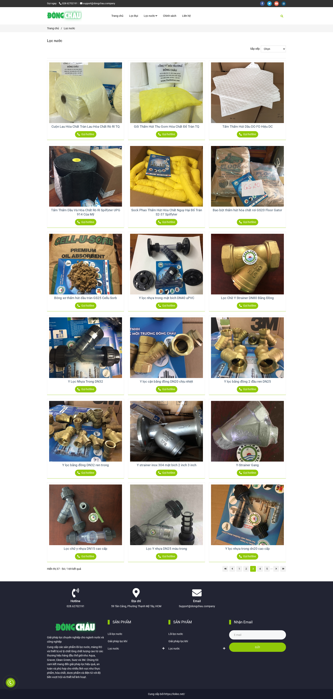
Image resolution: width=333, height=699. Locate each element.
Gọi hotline (87, 134)
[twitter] (270, 3)
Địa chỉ (136, 601)
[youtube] (277, 3)
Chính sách (169, 15)
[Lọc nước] (64, 16)
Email (197, 601)
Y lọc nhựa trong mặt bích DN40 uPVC (166, 298)
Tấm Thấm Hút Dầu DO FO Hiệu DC (247, 126)
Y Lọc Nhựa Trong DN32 (85, 381)
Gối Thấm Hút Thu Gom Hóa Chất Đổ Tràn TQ (166, 126)
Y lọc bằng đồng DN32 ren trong (85, 465)
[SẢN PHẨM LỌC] (85, 92)
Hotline (75, 601)
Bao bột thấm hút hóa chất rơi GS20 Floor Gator (247, 210)
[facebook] (263, 3)
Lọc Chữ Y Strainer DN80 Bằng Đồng (247, 298)
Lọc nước (150, 15)
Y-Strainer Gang (247, 465)
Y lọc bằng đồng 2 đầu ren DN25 (247, 381)
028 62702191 (69, 3)
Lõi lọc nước (115, 633)
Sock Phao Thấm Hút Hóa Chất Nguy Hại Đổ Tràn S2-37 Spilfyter (166, 212)
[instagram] (284, 3)
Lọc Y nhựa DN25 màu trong (166, 549)
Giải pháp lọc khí (117, 641)
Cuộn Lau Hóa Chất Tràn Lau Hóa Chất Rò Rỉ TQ (85, 126)
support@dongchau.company (99, 3)
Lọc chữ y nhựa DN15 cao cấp (85, 549)
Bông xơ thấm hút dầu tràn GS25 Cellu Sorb (85, 298)
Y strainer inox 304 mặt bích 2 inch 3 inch (166, 465)
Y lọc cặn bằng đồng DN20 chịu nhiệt (166, 381)
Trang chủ (117, 15)
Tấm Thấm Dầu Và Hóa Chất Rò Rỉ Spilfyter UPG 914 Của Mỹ (85, 212)
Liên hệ (186, 15)
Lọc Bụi (133, 15)
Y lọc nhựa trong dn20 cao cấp (247, 549)
